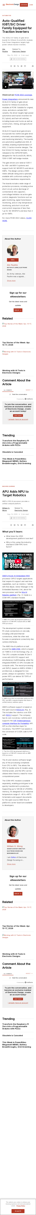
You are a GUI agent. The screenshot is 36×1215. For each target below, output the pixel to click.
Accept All (18, 1211)
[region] (18, 394)
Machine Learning (8, 486)
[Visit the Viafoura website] (29, 399)
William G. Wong (14, 846)
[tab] (7, 390)
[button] (3, 4)
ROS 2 (8, 715)
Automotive (6, 15)
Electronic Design (19, 51)
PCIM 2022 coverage (23, 95)
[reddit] (21, 66)
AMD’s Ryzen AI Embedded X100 (16, 576)
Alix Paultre (12, 265)
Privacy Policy (21, 1206)
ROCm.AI (20, 710)
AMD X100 (16, 649)
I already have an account (18, 419)
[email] (25, 66)
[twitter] (18, 66)
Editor (13, 857)
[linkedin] (15, 66)
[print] (33, 66)
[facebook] (11, 66)
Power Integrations (10, 99)
